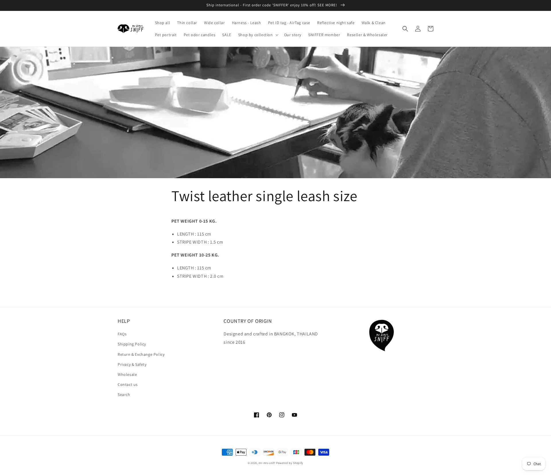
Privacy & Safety (132, 364)
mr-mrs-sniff (267, 463)
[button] (258, 35)
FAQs (122, 334)
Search (124, 394)
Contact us (128, 384)
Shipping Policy (132, 344)
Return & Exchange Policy (141, 354)
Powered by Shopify (290, 463)
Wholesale (127, 374)
